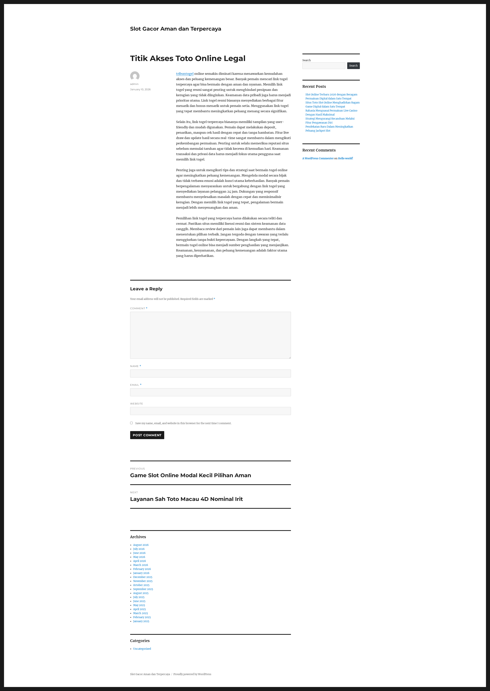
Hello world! (345, 158)
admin (134, 83)
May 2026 (139, 557)
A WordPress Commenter (318, 158)
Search (306, 60)
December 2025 (142, 577)
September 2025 (143, 589)
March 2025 (140, 613)
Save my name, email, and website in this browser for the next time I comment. (183, 423)
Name (135, 366)
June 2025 (139, 601)
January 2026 (141, 573)
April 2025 (139, 609)
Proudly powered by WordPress (192, 674)
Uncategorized (142, 648)
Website (136, 403)
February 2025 (142, 617)
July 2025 (139, 597)
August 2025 (141, 593)
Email (136, 385)
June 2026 (139, 553)
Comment (139, 308)
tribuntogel (185, 74)
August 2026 (141, 545)
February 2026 (142, 569)
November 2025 (143, 581)
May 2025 (139, 605)
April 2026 (139, 561)
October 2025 (141, 585)
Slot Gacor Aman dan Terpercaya (175, 28)
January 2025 (141, 621)
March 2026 (140, 565)
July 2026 (139, 549)
